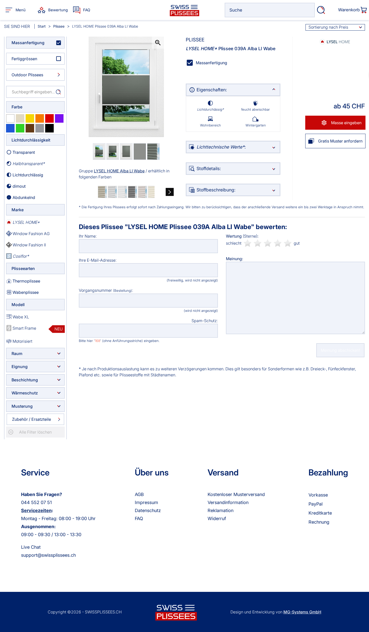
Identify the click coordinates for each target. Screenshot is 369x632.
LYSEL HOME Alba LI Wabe (119, 170)
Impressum (146, 502)
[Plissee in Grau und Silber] (39, 128)
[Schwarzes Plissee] (49, 128)
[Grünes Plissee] (20, 128)
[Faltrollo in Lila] (59, 118)
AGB (139, 494)
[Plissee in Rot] (49, 118)
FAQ (139, 518)
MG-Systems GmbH (302, 611)
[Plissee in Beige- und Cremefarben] (20, 118)
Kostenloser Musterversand (236, 494)
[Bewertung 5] (288, 243)
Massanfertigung (28, 42)
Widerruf (217, 518)
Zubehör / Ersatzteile (31, 419)
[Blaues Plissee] (10, 128)
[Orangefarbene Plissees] (39, 118)
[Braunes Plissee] (30, 128)
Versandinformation (228, 502)
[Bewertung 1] (247, 243)
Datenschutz (148, 510)
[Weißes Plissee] (10, 118)
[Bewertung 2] (258, 243)
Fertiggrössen (24, 58)
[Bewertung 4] (278, 243)
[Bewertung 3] (268, 243)
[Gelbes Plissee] (30, 118)
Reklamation (220, 510)
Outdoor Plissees (27, 74)
